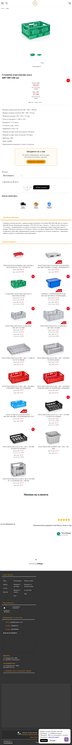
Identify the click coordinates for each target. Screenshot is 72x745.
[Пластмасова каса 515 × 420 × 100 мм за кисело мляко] (18, 436)
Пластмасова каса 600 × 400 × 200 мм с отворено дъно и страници (18, 387)
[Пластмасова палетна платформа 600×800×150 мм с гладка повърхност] (53, 255)
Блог (15, 596)
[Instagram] (9, 675)
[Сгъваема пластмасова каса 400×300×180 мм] (33, 55)
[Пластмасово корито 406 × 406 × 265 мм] (53, 436)
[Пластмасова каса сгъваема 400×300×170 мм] (53, 315)
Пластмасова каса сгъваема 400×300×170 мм (53, 327)
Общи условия (28, 580)
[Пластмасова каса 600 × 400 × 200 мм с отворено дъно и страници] (18, 376)
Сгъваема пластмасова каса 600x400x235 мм (18, 295)
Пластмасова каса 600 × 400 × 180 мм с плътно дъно (53, 359)
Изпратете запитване (36, 161)
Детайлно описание (11, 217)
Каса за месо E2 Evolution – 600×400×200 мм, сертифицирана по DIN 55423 (18, 415)
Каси (7, 8)
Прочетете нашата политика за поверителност (36, 734)
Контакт (5, 592)
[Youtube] (13, 675)
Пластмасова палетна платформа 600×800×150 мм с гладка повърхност (53, 266)
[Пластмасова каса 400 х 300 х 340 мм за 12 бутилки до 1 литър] (18, 468)
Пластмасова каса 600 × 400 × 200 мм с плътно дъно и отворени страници (53, 387)
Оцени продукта (36, 66)
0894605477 (14, 625)
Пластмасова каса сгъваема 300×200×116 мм (18, 327)
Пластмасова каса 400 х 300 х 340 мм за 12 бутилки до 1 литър (18, 480)
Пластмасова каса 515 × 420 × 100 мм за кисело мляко (18, 447)
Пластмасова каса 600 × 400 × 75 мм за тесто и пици (18, 359)
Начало (2, 8)
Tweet (42, 63)
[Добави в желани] (67, 181)
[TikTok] (17, 675)
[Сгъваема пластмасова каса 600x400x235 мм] (18, 283)
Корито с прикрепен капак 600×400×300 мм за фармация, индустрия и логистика (53, 295)
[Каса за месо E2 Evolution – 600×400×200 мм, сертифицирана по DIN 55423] (18, 404)
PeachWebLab (8, 743)
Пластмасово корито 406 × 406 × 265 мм (53, 447)
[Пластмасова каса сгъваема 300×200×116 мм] (18, 315)
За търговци (28, 590)
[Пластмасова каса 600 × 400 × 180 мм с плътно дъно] (53, 347)
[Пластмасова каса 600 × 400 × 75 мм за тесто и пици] (18, 347)
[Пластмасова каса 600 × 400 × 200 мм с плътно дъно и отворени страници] (53, 376)
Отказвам (53, 740)
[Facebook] (5, 675)
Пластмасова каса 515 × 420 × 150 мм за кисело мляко (53, 415)
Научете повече (53, 737)
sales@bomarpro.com (16, 622)
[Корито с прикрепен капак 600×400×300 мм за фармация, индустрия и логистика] (53, 283)
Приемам (44, 740)
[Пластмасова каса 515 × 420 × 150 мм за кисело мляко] (53, 404)
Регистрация (17, 580)
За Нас (5, 588)
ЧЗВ (25, 594)
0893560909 (14, 629)
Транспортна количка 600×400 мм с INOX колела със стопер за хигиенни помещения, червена (18, 266)
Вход (4, 580)
